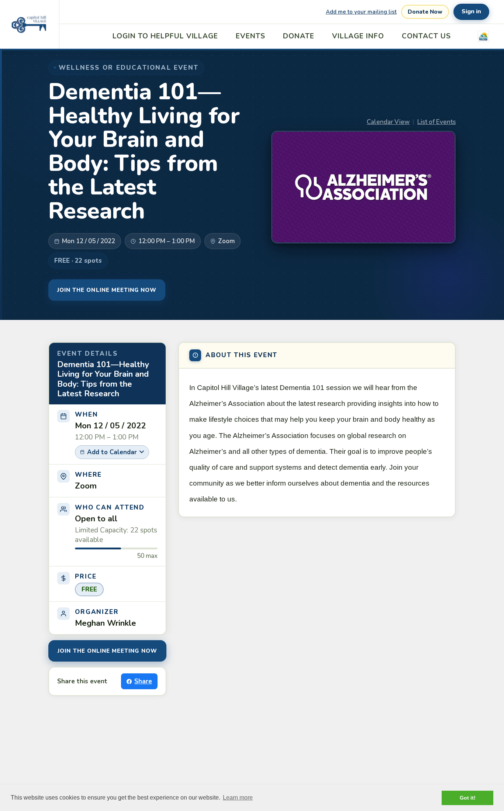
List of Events (436, 122)
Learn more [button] (238, 797)
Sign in (471, 11)
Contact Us (426, 36)
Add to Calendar (112, 452)
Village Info (358, 36)
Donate (298, 36)
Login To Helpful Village (165, 36)
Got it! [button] (468, 798)
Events (250, 36)
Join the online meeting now (106, 290)
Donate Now (425, 11)
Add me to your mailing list (361, 11)
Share (143, 681)
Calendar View (388, 122)
